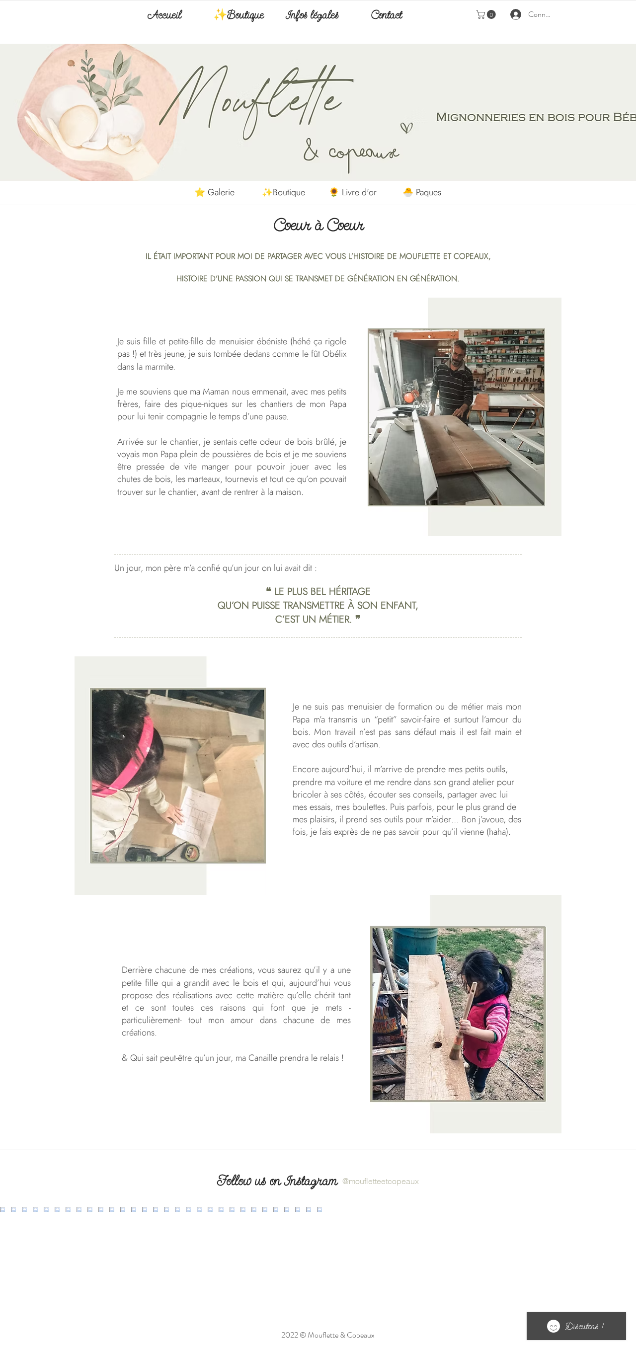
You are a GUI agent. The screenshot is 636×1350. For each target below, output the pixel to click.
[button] (487, 14)
